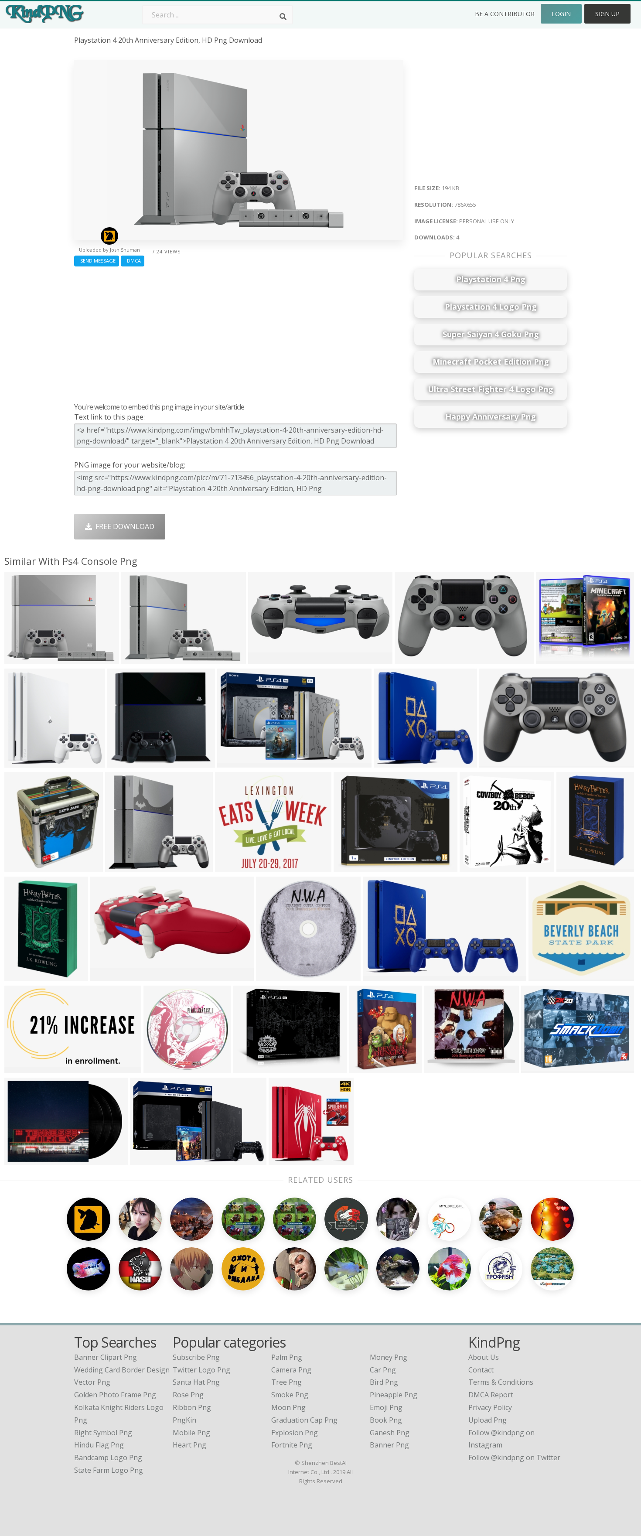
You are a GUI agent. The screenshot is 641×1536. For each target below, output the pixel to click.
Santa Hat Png (196, 1382)
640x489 (537, 1068)
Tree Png (286, 1382)
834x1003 (367, 1068)
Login (561, 14)
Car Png (383, 1370)
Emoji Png (386, 1407)
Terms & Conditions (500, 1382)
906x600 (411, 659)
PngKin (184, 1420)
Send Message (97, 260)
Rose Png (188, 1394)
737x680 (441, 1068)
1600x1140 (234, 867)
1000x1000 (24, 762)
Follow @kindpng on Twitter (514, 1457)
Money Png (388, 1357)
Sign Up (607, 14)
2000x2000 (124, 867)
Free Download (123, 526)
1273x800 (381, 976)
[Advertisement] (238, 332)
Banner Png (389, 1445)
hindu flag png (99, 1445)
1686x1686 (163, 1068)
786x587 (124, 762)
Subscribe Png (196, 1357)
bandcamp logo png (108, 1457)
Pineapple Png (393, 1394)
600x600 (545, 976)
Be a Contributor (505, 14)
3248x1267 (267, 659)
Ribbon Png (192, 1407)
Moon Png (288, 1407)
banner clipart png (105, 1357)
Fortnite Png (291, 1445)
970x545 (21, 659)
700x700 (21, 1160)
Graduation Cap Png (304, 1420)
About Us (483, 1357)
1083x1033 (393, 762)
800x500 (146, 1160)
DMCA (132, 260)
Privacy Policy (490, 1407)
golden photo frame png (115, 1394)
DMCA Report (490, 1394)
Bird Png (384, 1382)
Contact (481, 1370)
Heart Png (189, 1445)
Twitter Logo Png (201, 1370)
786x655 (138, 659)
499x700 (21, 867)
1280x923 (235, 762)
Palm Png (286, 1357)
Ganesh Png (389, 1432)
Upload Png (487, 1420)
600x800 (573, 867)
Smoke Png (289, 1394)
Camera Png (291, 1370)
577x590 (285, 1160)
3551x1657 (110, 976)
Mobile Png (191, 1432)
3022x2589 (253, 1068)
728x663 (552, 659)
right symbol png (103, 1432)
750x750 (496, 762)
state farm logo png (108, 1470)
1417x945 (351, 867)
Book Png (386, 1420)
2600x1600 (24, 1068)
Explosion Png (294, 1432)
